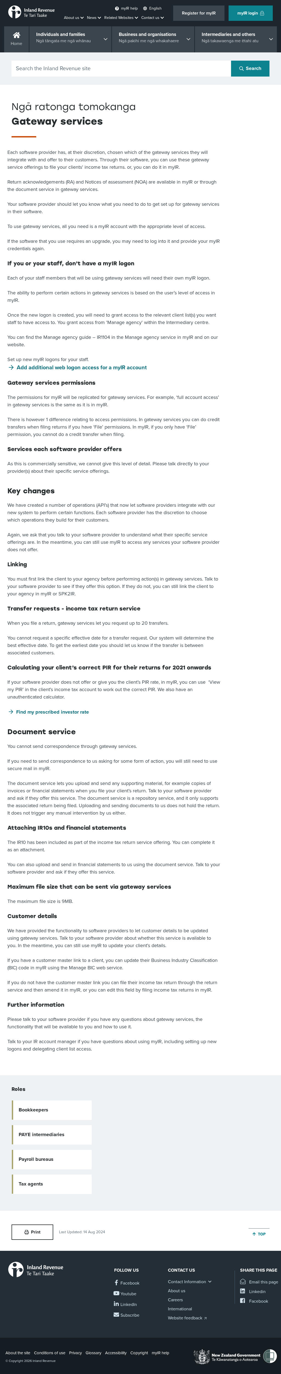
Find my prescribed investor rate (52, 712)
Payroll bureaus (36, 1159)
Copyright (139, 1352)
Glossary (93, 1352)
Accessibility (116, 1352)
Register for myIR (199, 13)
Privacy (75, 1352)
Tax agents (31, 1184)
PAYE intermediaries (41, 1134)
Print (35, 1232)
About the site (17, 1352)
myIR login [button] (247, 13)
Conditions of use (49, 1352)
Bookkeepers (33, 1110)
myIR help (160, 1352)
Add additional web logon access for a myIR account (82, 367)
